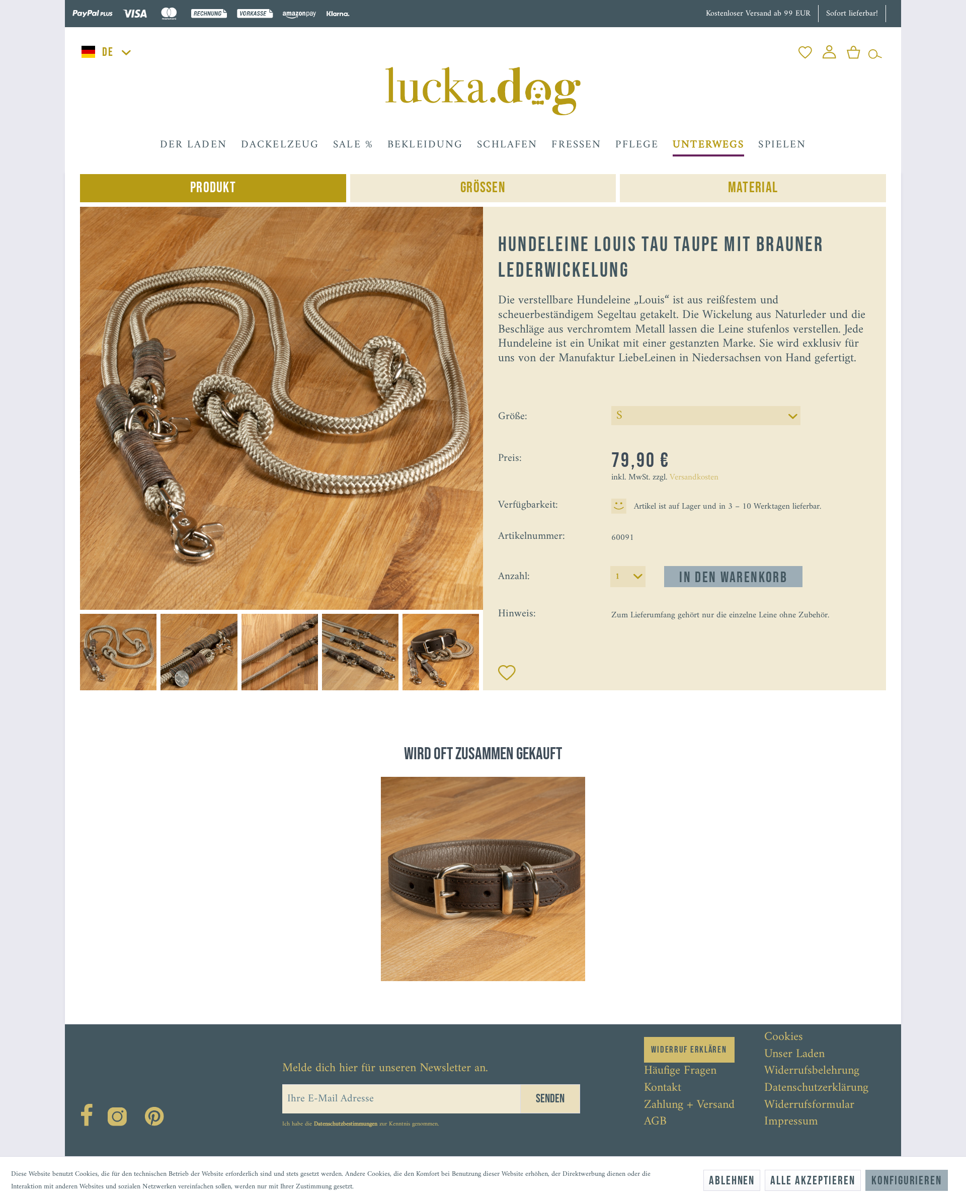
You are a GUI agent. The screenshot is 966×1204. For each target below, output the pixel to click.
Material (753, 188)
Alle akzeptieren (812, 1180)
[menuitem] (805, 49)
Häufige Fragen (680, 1071)
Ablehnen (732, 1180)
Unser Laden (794, 1054)
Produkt (213, 188)
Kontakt (662, 1088)
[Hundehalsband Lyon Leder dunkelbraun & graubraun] (483, 879)
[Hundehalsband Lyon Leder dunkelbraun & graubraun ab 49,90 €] (482, 878)
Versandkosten (694, 477)
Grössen (483, 188)
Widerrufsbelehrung (811, 1071)
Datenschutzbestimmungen (345, 1124)
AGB (655, 1122)
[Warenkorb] (853, 49)
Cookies (783, 1037)
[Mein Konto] (829, 49)
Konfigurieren (906, 1180)
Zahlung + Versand (689, 1105)
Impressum (791, 1122)
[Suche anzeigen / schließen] (875, 49)
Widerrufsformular (809, 1105)
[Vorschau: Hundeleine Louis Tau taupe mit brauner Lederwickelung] (118, 652)
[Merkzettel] (805, 49)
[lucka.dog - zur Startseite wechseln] (482, 91)
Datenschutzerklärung (816, 1088)
